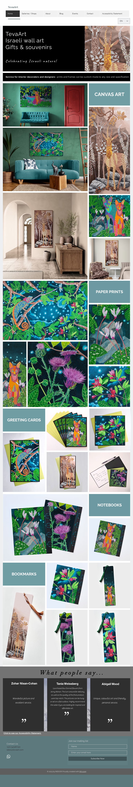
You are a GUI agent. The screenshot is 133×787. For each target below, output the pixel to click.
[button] (109, 94)
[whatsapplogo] (8, 757)
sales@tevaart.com (15, 750)
